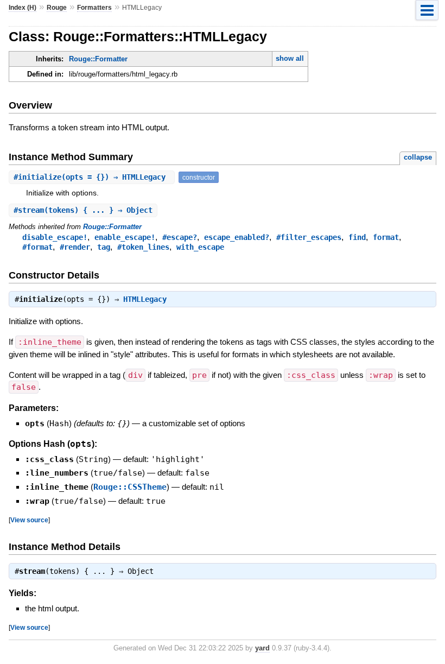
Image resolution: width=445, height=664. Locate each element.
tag (103, 247)
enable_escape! (124, 237)
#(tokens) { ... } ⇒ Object (83, 210)
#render (75, 247)
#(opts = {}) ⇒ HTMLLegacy (92, 177)
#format (37, 247)
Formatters (94, 7)
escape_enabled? (236, 237)
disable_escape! (54, 237)
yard (262, 648)
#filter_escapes (308, 237)
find (357, 237)
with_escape (200, 247)
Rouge (57, 7)
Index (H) (22, 7)
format (386, 237)
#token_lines (143, 247)
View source (29, 519)
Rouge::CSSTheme (130, 487)
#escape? (179, 237)
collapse (418, 157)
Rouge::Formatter (98, 59)
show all (290, 58)
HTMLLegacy (145, 299)
